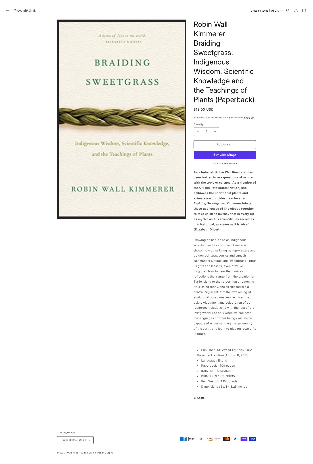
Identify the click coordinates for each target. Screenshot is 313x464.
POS (81, 453)
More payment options (224, 163)
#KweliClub (72, 453)
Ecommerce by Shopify (101, 453)
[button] (8, 10)
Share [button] (201, 397)
